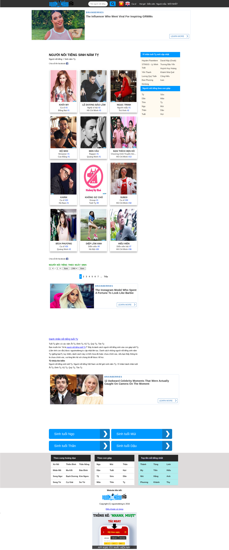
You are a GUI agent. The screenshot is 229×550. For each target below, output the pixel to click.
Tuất (144, 114)
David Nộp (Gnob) (168, 60)
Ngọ (143, 106)
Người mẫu (161, 4)
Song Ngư (57, 476)
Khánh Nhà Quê (167, 72)
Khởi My (64, 105)
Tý (143, 94)
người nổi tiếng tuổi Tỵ (76, 347)
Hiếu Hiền (123, 243)
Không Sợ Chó (94, 197)
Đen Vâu (94, 151)
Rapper (94, 154)
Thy (168, 482)
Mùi (162, 106)
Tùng (155, 464)
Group (94, 200)
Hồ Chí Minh (94, 110)
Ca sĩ (134, 4)
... (101, 276)
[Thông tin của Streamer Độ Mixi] (63, 147)
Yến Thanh (146, 72)
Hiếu (169, 470)
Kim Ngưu (84, 476)
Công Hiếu (164, 76)
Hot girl (142, 4)
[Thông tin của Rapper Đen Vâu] (93, 147)
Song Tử (57, 482)
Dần (143, 98)
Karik (63, 197)
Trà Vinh (124, 110)
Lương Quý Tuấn (149, 76)
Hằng (155, 476)
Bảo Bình (83, 470)
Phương (144, 482)
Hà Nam (64, 203)
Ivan (162, 80)
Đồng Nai (63, 110)
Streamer (63, 154)
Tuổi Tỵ (94, 203)
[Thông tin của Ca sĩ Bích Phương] (63, 240)
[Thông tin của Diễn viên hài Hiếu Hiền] (123, 240)
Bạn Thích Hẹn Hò (124, 151)
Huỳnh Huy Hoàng (168, 68)
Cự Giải (69, 482)
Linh (169, 464)
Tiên (155, 470)
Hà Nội (94, 249)
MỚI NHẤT (173, 4)
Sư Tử (82, 482)
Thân (144, 110)
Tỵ (161, 102)
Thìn (144, 102)
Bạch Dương (72, 476)
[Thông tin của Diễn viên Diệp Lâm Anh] (93, 240)
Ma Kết (69, 470)
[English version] (127, 5)
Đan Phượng (147, 80)
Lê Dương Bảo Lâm (93, 105)
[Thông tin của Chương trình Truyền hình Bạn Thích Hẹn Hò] (123, 147)
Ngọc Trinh (124, 105)
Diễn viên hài (124, 246)
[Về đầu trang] (226, 547)
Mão (162, 98)
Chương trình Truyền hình (124, 154)
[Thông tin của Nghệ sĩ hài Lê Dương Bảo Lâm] (93, 101)
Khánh (156, 482)
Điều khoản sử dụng (114, 509)
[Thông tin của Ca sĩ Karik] (63, 194)
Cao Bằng (64, 157)
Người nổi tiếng (55, 59)
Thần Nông (84, 464)
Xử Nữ (56, 464)
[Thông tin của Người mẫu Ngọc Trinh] (123, 101)
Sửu (162, 94)
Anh (168, 476)
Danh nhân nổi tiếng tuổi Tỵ (63, 339)
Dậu (162, 110)
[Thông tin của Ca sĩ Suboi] (123, 194)
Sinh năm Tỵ (70, 59)
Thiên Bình (71, 464)
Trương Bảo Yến (167, 64)
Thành (143, 464)
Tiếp (106, 276)
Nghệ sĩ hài (93, 107)
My (141, 470)
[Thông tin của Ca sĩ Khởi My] (63, 101)
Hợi (162, 114)
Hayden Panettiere (150, 60)
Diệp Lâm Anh (94, 243)
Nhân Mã (57, 470)
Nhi (142, 476)
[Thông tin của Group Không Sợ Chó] (93, 194)
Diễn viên (151, 4)
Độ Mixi (64, 151)
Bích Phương (64, 243)
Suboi (123, 197)
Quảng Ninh (94, 157)
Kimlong (145, 84)
